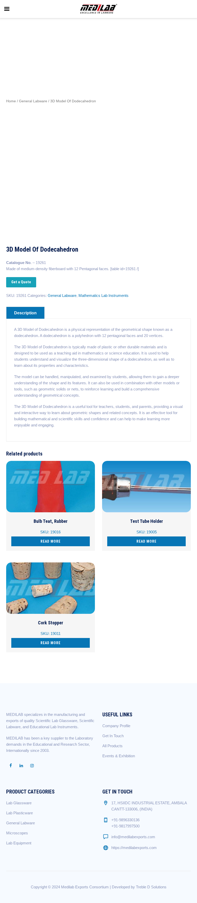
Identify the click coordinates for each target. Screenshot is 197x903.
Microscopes (17, 833)
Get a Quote (21, 282)
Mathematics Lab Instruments (103, 295)
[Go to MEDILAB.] (138, 42)
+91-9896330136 (125, 820)
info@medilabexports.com (133, 837)
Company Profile (116, 726)
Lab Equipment (18, 843)
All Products (112, 746)
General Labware (33, 101)
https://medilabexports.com (134, 847)
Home (11, 101)
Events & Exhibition (118, 756)
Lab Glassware (19, 803)
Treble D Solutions (151, 887)
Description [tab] (25, 313)
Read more (51, 541)
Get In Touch (113, 736)
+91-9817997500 (125, 826)
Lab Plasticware (19, 813)
